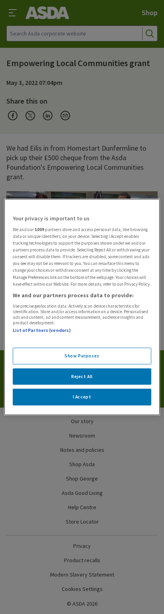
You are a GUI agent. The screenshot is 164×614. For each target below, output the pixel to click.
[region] (82, 307)
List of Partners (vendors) (42, 330)
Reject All (82, 376)
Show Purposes (81, 355)
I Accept (82, 397)
